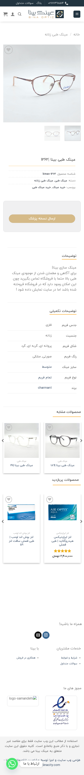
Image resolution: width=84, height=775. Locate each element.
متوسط (47, 367)
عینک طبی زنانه (56, 34)
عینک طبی (61, 181)
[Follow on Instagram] (46, 635)
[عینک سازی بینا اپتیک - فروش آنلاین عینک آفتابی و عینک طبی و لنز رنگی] (46, 14)
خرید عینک (58, 187)
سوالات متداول (24, 3)
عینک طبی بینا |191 (21, 465)
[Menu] (76, 14)
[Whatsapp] (12, 764)
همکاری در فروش (26, 658)
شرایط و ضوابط (69, 658)
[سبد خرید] (5, 14)
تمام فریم (45, 377)
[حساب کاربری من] (13, 14)
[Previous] (74, 83)
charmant (45, 388)
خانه (76, 34)
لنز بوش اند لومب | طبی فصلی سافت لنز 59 (21, 541)
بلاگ (39, 3)
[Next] (7, 83)
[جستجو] (19, 14)
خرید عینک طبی (41, 187)
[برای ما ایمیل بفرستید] (38, 635)
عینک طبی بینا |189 (63, 465)
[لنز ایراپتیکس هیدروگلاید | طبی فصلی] (62, 512)
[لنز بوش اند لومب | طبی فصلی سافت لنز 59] (21, 512)
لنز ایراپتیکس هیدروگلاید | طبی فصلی (62, 541)
